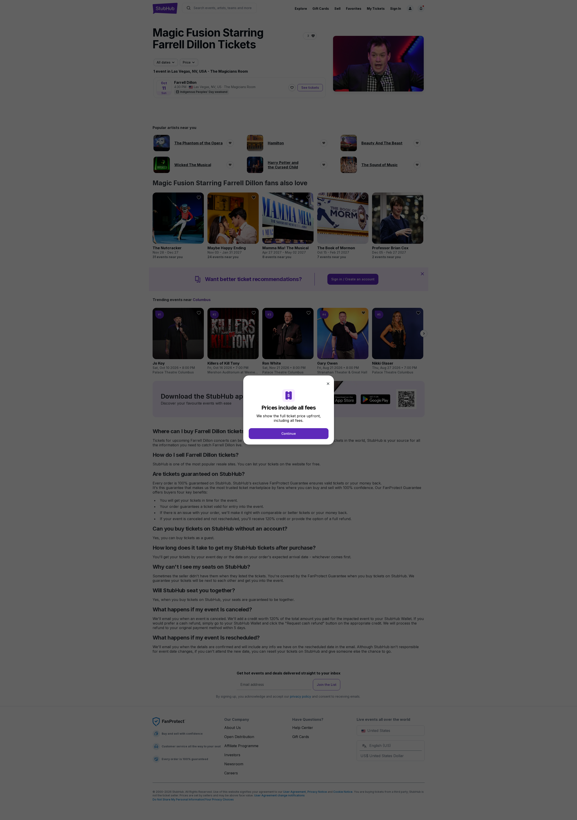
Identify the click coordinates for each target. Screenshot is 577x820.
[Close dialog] (328, 383)
